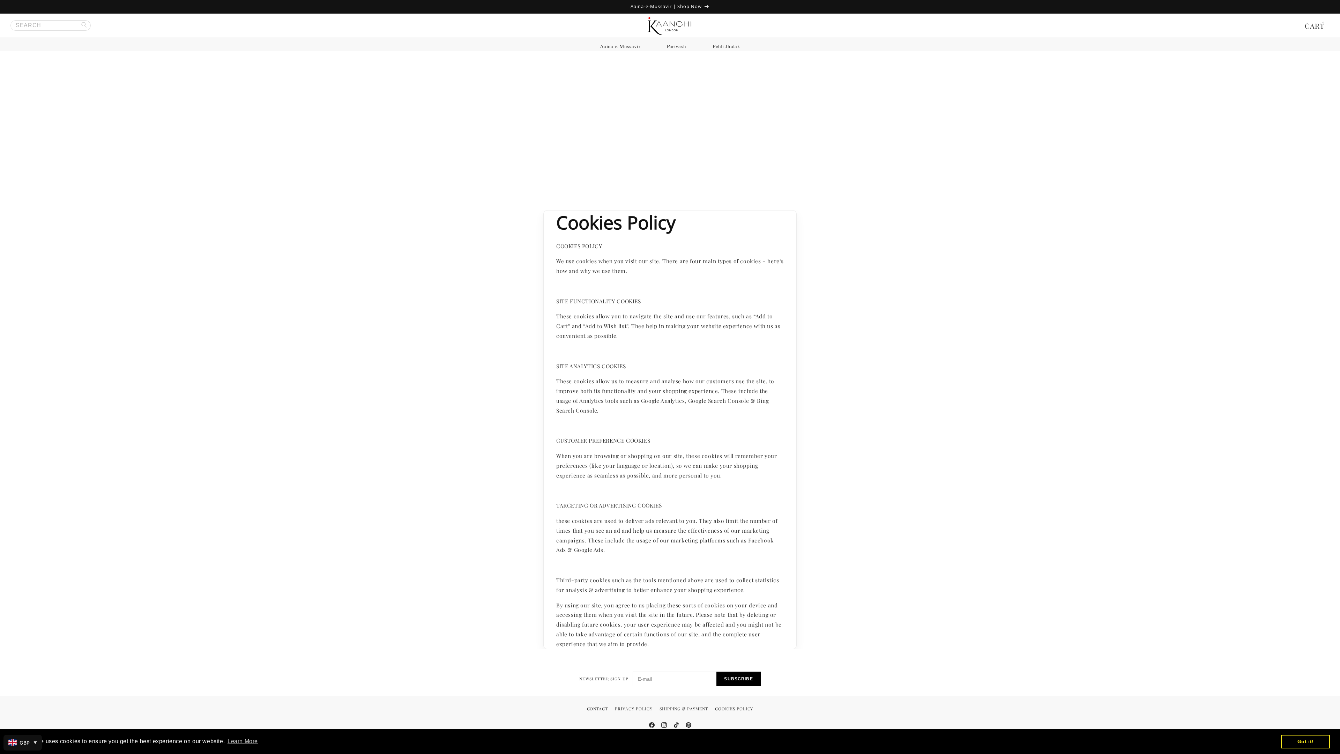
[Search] (85, 25)
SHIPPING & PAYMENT (684, 708)
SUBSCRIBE (738, 679)
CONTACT (597, 708)
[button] (1316, 25)
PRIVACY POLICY (633, 708)
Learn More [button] (243, 741)
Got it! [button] (1305, 741)
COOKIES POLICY (734, 708)
